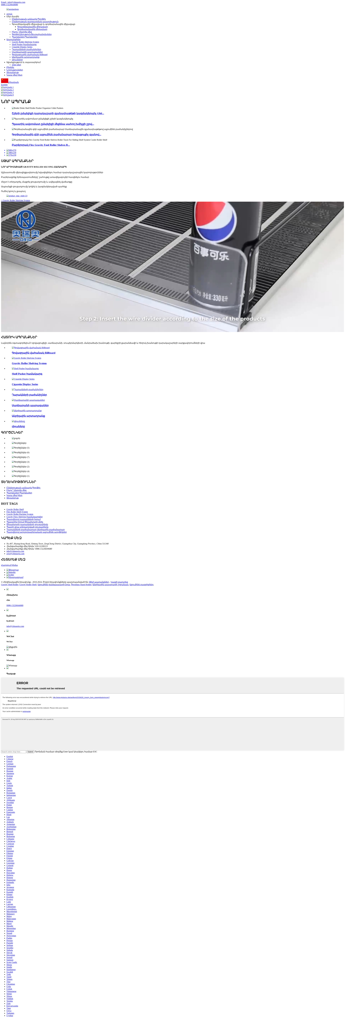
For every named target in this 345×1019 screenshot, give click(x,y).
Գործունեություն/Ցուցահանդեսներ (32, 34)
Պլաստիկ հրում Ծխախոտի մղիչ (24, 522)
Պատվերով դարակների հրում (23, 519)
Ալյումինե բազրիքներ (141, 584)
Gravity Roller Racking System (19, 514)
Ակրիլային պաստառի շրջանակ (110, 584)
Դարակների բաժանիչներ (26, 49)
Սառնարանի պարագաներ (27, 52)
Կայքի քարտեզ (119, 582)
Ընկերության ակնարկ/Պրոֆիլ (29, 19)
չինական (13, 82)
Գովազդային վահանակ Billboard (29, 54)
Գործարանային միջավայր (32, 29)
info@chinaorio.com (15, 551)
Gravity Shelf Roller (9, 584)
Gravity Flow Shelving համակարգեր (24, 517)
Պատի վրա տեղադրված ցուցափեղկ (27, 527)
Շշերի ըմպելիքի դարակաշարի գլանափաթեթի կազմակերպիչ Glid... (58, 113)
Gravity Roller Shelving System (25, 42)
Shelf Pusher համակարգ (24, 44)
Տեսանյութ (12, 72)
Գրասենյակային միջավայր (32, 27)
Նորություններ (14, 70)
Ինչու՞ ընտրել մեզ (22, 32)
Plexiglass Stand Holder (81, 584)
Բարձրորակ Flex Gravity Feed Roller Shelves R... (41, 145)
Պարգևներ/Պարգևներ (24, 37)
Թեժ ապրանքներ (99, 582)
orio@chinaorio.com (15, 553)
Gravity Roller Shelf (15, 509)
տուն (9, 14)
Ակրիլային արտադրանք (25, 57)
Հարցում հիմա (9, 565)
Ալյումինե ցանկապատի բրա (54, 584)
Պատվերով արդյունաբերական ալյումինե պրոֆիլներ (36, 532)
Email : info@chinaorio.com (13, 2)
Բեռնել (10, 67)
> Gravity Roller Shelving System (15, 200)
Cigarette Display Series (22, 47)
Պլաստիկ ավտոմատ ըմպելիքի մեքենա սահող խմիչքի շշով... (53, 124)
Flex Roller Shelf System (17, 512)
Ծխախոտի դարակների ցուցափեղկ (27, 524)
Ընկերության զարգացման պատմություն (35, 21)
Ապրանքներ (13, 39)
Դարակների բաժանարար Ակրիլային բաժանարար (35, 529)
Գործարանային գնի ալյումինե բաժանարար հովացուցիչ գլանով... (56, 134)
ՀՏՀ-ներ (16, 65)
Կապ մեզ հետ (14, 75)
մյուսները (17, 60)
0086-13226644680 (9, 4)
